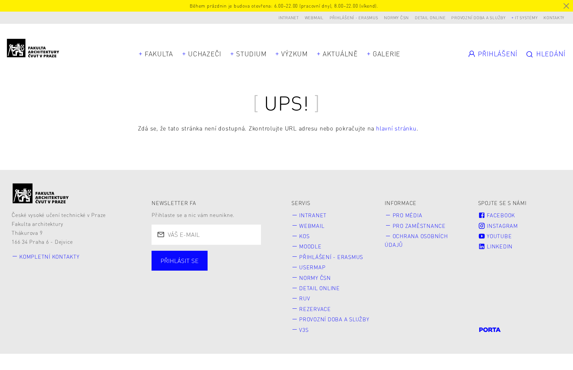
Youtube (498, 236)
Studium (251, 53)
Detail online (430, 17)
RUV (304, 298)
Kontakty (553, 17)
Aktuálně (340, 53)
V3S (303, 329)
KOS (304, 236)
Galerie (386, 53)
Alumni (172, 281)
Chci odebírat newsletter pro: (204, 257)
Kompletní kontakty (49, 256)
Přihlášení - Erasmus (354, 17)
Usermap (312, 267)
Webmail (314, 17)
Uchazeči (204, 53)
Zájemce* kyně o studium (198, 292)
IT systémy (526, 17)
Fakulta (159, 53)
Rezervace (315, 308)
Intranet (289, 17)
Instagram (501, 225)
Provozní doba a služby (478, 17)
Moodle (310, 246)
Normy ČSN (396, 17)
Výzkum (294, 53)
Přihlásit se (179, 260)
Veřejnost (214, 281)
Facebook (500, 215)
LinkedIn (499, 246)
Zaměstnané (223, 269)
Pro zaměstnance (419, 225)
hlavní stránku (396, 128)
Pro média (407, 215)
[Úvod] (40, 193)
